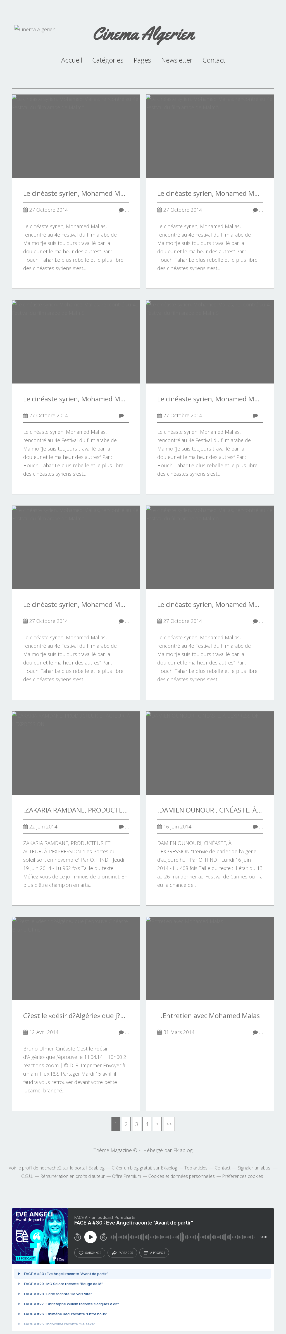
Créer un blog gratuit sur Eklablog (144, 1168)
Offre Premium (126, 1176)
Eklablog (182, 1150)
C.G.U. (27, 1176)
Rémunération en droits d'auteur (72, 1176)
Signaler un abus (254, 1168)
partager (125, 1252)
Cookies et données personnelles (181, 1176)
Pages (142, 60)
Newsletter (176, 60)
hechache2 (50, 1168)
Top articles (196, 1168)
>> (169, 1124)
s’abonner (93, 1252)
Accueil (71, 60)
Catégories (107, 60)
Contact (213, 60)
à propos (157, 1252)
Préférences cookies (242, 1176)
